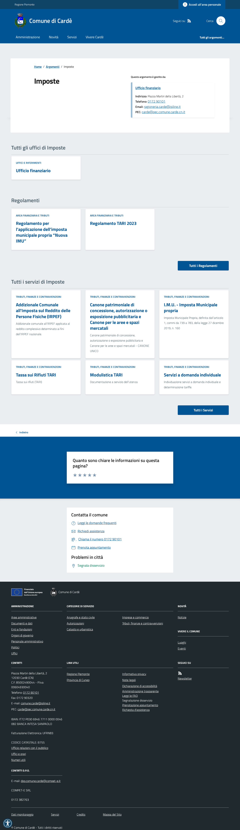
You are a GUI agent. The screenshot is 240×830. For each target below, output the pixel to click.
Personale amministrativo (27, 641)
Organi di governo (22, 635)
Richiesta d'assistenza (136, 710)
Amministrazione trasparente (140, 691)
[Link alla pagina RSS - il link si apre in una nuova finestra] (189, 21)
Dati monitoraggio (22, 814)
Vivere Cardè (95, 37)
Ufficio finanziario (148, 87)
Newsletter (185, 678)
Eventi (182, 648)
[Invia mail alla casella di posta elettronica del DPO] (41, 781)
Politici (15, 647)
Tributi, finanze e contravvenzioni (38, 297)
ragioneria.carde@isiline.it (162, 106)
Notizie (182, 617)
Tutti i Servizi (203, 410)
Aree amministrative (24, 617)
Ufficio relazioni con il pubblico (29, 748)
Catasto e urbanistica (80, 629)
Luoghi (182, 642)
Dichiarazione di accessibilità (139, 686)
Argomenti (52, 66)
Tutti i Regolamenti (203, 265)
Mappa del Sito (112, 814)
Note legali (129, 680)
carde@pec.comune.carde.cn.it (163, 111)
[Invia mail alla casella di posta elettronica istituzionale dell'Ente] (35, 703)
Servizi (72, 37)
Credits (81, 814)
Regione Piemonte (24, 4)
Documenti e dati (21, 623)
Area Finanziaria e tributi (32, 215)
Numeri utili (18, 760)
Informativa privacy (134, 674)
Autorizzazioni (75, 623)
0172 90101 (156, 101)
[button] (8, 823)
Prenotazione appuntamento (140, 705)
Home (38, 66)
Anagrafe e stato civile (81, 617)
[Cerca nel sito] (219, 20)
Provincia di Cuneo (78, 680)
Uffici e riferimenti (28, 163)
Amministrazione (28, 37)
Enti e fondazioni (21, 629)
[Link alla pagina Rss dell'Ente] (180, 673)
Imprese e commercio (135, 617)
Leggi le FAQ (130, 695)
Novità (53, 37)
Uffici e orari (18, 754)
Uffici (14, 653)
